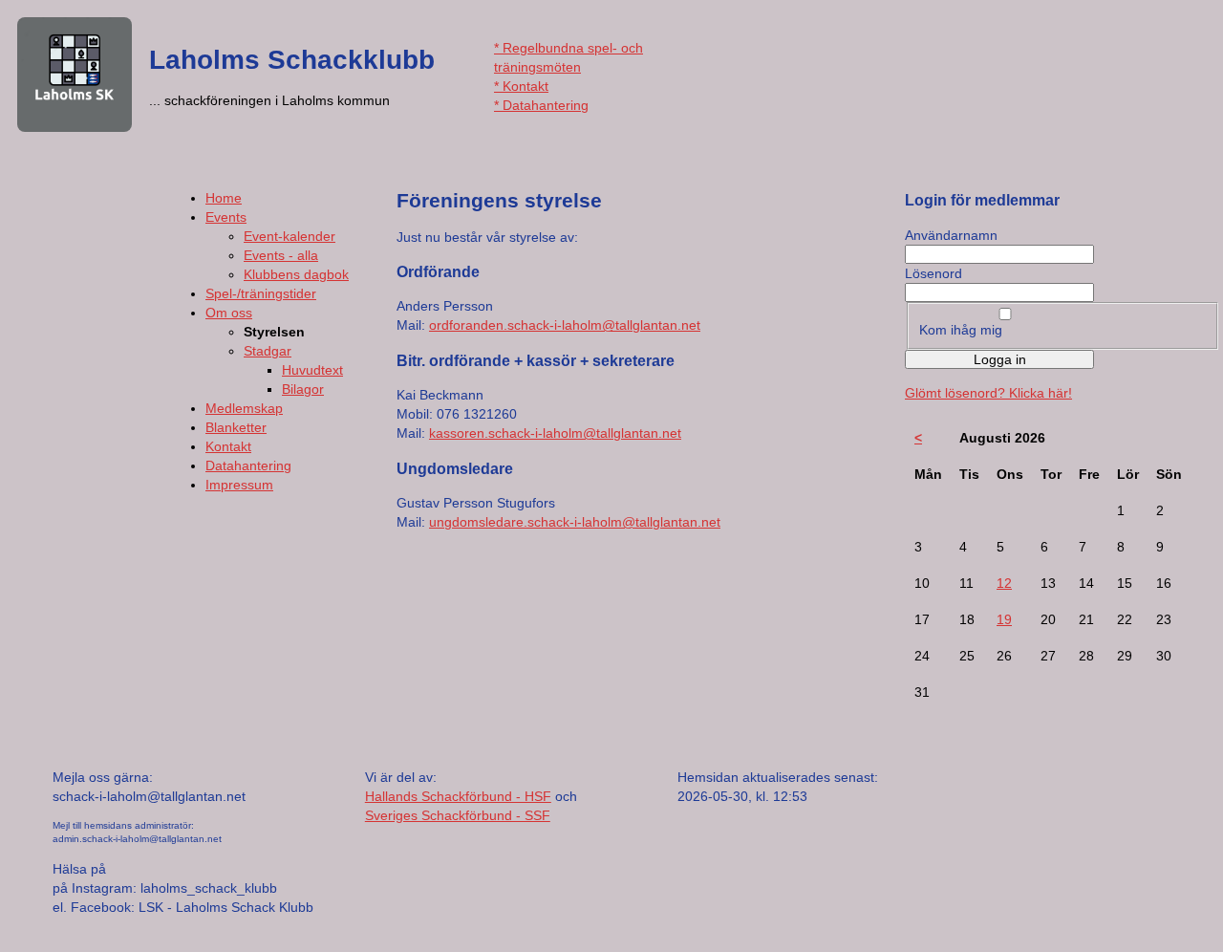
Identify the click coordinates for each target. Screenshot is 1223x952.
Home (223, 198)
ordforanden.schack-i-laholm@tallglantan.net (564, 325)
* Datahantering (541, 105)
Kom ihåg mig (960, 329)
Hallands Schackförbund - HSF (458, 796)
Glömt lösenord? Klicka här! (988, 392)
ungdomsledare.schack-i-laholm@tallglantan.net (574, 522)
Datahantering (248, 465)
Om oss (228, 312)
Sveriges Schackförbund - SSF (457, 815)
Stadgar (267, 350)
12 (1004, 583)
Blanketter (236, 427)
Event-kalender (289, 236)
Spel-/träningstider (260, 293)
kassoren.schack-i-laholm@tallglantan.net (555, 433)
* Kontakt (521, 86)
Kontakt (228, 446)
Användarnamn (951, 235)
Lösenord (933, 273)
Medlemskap (244, 408)
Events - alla (281, 255)
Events (226, 217)
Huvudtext (312, 370)
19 (1004, 619)
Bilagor (303, 389)
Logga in (1000, 359)
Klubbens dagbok (296, 274)
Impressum (239, 484)
